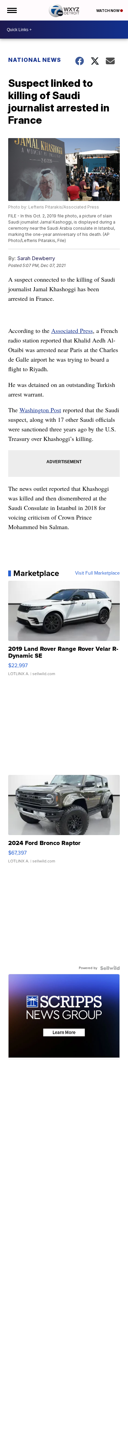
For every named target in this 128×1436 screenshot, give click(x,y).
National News (34, 59)
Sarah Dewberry (36, 258)
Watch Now (108, 11)
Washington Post (40, 410)
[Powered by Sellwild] (110, 968)
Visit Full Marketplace (97, 573)
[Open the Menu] (11, 10)
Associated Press (72, 330)
